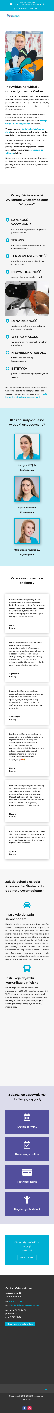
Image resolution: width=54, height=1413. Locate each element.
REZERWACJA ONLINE (27, 9)
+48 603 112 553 (27, 1257)
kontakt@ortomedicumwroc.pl (25, 1305)
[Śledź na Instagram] (30, 1408)
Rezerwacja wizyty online (20, 1324)
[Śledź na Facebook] (24, 1408)
